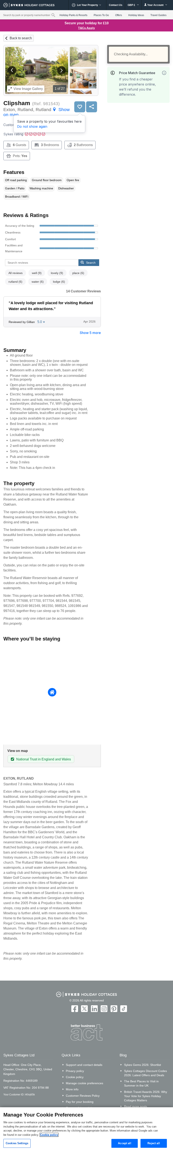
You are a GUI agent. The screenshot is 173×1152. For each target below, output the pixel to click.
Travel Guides (158, 15)
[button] (12, 70)
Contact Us (115, 5)
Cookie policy (75, 1077)
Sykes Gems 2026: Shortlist (142, 1065)
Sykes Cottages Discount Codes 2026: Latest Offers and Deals (145, 1073)
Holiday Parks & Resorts (73, 15)
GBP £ (132, 5)
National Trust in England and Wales (43, 759)
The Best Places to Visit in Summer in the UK (141, 1083)
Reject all (153, 1143)
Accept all (124, 1143)
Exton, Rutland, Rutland (36, 112)
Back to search (21, 38)
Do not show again (32, 126)
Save (79, 106)
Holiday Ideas (136, 15)
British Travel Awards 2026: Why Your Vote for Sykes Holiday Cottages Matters (145, 1096)
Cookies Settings (17, 1143)
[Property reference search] (53, 15)
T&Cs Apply (86, 28)
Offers (118, 15)
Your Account (155, 5)
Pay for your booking (79, 1101)
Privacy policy (75, 1071)
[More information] (164, 72)
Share (91, 106)
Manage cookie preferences (84, 1083)
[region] (86, 1129)
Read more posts (135, 1106)
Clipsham (16, 103)
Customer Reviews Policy (83, 1095)
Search (91, 262)
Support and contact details (84, 1065)
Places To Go (101, 15)
